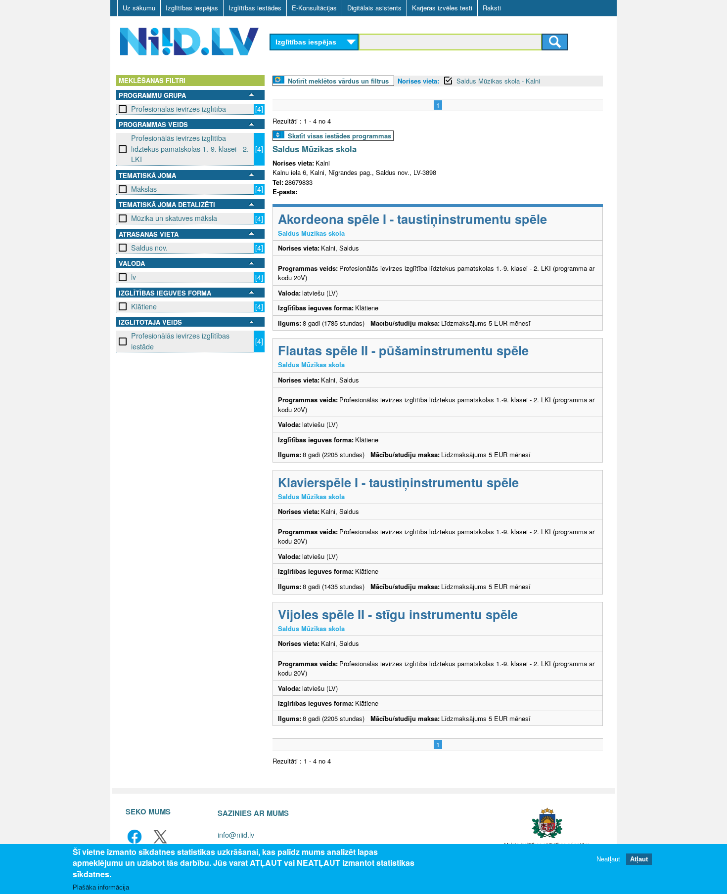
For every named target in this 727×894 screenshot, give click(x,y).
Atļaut (639, 859)
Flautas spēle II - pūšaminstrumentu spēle (403, 350)
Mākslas (144, 189)
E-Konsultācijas (314, 7)
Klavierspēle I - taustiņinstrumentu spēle (398, 482)
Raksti (492, 7)
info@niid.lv (236, 834)
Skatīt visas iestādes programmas (339, 135)
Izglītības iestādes (254, 7)
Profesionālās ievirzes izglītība (178, 109)
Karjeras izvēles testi (442, 7)
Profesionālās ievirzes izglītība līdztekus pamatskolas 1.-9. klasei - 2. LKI (190, 148)
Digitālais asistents (374, 7)
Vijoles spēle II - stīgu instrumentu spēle (398, 614)
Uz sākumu (139, 7)
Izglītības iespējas (192, 7)
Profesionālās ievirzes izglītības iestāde (180, 341)
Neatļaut (608, 859)
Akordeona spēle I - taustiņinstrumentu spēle (412, 219)
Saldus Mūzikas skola (315, 149)
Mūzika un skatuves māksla (174, 218)
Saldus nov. (149, 248)
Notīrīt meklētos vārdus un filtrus (338, 80)
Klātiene (144, 306)
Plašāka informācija (101, 887)
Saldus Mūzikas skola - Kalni (498, 80)
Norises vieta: (418, 80)
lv (133, 277)
